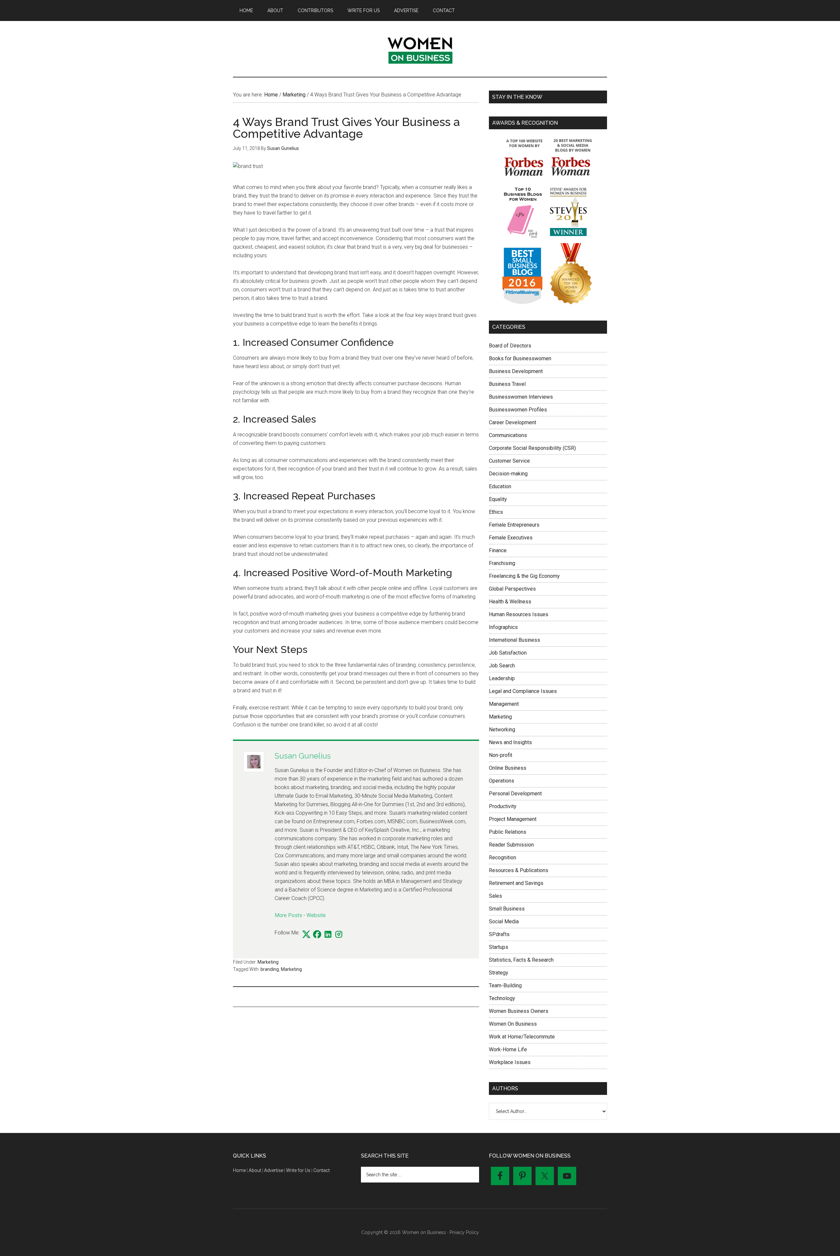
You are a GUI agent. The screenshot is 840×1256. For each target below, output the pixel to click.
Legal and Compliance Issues (523, 691)
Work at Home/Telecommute (522, 1037)
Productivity (502, 806)
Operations (501, 781)
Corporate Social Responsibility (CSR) (532, 448)
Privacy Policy (464, 1232)
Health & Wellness (510, 601)
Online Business (507, 768)
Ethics (496, 512)
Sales (495, 896)
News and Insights (510, 742)
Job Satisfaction (508, 653)
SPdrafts (499, 934)
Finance (498, 550)
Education (500, 486)
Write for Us (298, 1170)
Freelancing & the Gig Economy (524, 576)
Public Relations (507, 832)
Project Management (512, 819)
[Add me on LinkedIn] (328, 934)
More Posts (288, 915)
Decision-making (508, 474)
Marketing (268, 962)
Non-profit (500, 755)
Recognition (502, 857)
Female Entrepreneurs (514, 525)
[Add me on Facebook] (317, 934)
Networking (502, 729)
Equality (498, 499)
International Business (514, 640)
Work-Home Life (508, 1049)
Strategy (498, 973)
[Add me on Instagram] (339, 934)
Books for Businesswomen (520, 358)
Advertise (273, 1170)
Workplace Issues (510, 1062)
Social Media (504, 921)
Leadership (502, 678)
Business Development (516, 371)
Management (504, 704)
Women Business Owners (518, 1011)
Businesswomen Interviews (521, 397)
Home (239, 1170)
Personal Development (515, 793)
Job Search (502, 665)
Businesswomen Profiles (518, 410)
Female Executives (511, 537)
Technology (502, 998)
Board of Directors (510, 346)
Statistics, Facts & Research (521, 960)
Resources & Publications (518, 870)
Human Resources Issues (518, 614)
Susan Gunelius (303, 756)
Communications (508, 435)
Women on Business (420, 49)
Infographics (503, 627)
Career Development (512, 422)
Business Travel (507, 384)
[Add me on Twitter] (306, 934)
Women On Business (513, 1024)
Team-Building (505, 985)
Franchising (502, 563)
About (255, 1170)
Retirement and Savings (516, 883)
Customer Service (509, 461)
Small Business (507, 909)
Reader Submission (511, 845)
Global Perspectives (512, 589)
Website (316, 915)
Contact (321, 1170)
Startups (498, 947)
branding (270, 969)
